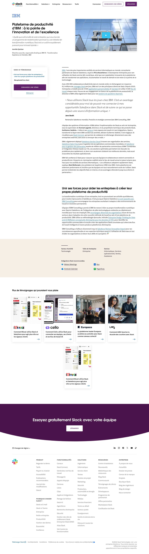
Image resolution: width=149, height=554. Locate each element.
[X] (127, 448)
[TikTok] (136, 448)
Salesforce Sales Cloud (70, 144)
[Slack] (17, 4)
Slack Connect (78, 135)
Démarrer (131, 4)
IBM (63, 70)
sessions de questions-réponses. (111, 94)
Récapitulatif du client (21, 80)
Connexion (97, 4)
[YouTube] (132, 448)
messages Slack (79, 86)
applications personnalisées (99, 89)
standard (115, 89)
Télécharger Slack (18, 542)
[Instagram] (119, 448)
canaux (90, 130)
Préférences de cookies (56, 542)
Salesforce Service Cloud (91, 141)
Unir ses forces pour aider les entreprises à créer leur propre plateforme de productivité (29, 75)
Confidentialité (33, 542)
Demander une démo (113, 4)
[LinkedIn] (115, 448)
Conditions (43, 542)
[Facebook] (123, 448)
